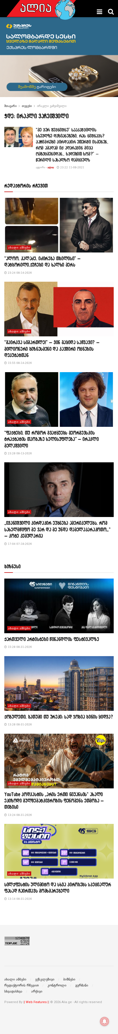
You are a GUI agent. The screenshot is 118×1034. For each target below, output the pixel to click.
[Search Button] (111, 11)
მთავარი (10, 106)
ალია (51, 167)
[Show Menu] (99, 11)
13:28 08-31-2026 (19, 724)
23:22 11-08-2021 (71, 167)
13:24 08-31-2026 (19, 814)
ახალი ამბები (19, 247)
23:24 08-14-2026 (19, 272)
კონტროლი (57, 985)
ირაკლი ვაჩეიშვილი (51, 106)
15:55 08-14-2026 (19, 362)
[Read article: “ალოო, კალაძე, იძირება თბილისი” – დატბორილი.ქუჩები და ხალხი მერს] (59, 225)
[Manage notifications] (104, 1021)
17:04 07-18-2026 (19, 543)
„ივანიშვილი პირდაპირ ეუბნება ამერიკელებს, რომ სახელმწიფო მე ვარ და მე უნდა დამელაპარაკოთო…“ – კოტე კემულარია (57, 529)
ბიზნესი (69, 979)
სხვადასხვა (13, 991)
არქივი (36, 991)
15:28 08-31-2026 (19, 646)
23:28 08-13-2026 (19, 453)
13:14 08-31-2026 (19, 898)
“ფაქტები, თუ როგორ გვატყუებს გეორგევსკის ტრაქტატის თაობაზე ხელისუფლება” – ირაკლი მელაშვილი (51, 439)
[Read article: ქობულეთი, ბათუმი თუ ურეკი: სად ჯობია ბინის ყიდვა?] (59, 683)
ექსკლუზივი (44, 979)
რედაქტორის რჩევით (21, 985)
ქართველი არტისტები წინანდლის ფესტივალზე (51, 639)
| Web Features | (36, 1002)
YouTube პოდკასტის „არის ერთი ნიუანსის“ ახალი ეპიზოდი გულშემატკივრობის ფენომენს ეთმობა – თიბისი (54, 801)
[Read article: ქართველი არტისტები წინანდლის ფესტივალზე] (59, 606)
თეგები (27, 106)
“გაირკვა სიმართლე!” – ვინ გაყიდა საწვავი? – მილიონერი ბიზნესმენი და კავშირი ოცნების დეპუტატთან (51, 349)
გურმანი (81, 985)
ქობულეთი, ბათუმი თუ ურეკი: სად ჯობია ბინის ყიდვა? (58, 716)
